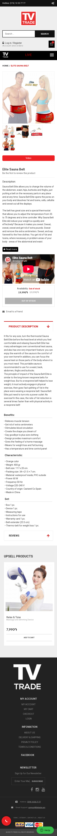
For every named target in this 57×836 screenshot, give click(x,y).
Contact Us (32, 818)
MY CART (28, 709)
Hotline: (13, 3)
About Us (41, 818)
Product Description (23, 326)
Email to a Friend (14, 311)
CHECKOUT (28, 714)
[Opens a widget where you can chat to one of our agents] (45, 830)
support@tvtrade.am (36, 808)
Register (17, 43)
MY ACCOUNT (29, 704)
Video (28, 158)
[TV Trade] (28, 18)
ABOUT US (29, 732)
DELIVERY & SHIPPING (30, 737)
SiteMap (22, 818)
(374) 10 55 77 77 (34, 802)
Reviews (14, 535)
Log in (7, 43)
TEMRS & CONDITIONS (29, 747)
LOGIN (29, 718)
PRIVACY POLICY (29, 742)
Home (5, 66)
